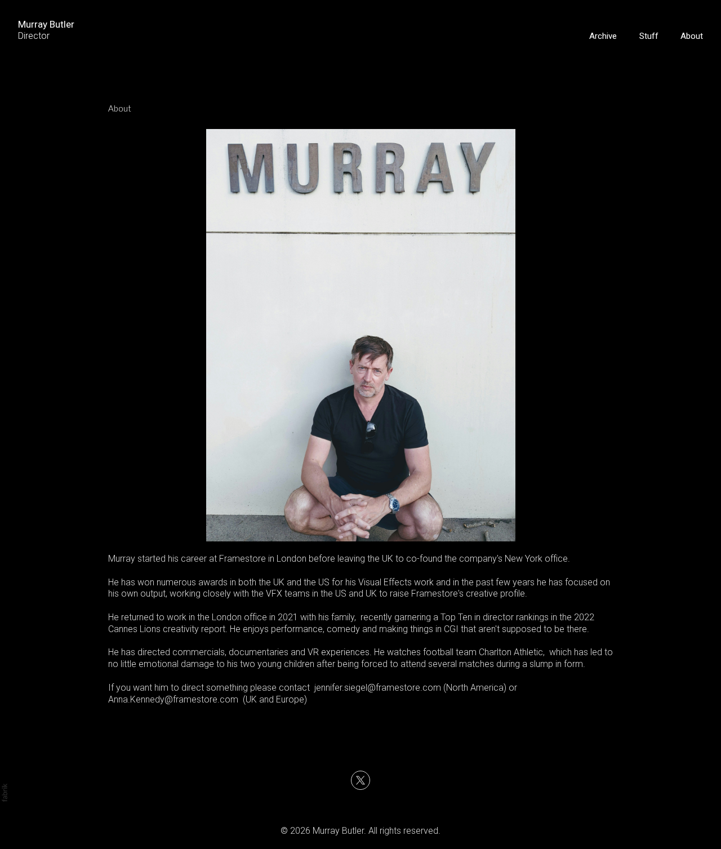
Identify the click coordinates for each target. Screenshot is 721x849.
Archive (603, 36)
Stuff (648, 36)
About (691, 36)
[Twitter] (360, 780)
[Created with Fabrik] (4, 792)
